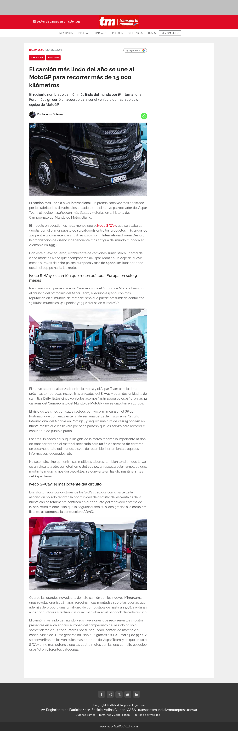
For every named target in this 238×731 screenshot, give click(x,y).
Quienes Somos (85, 714)
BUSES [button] (152, 33)
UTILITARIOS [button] (135, 33)
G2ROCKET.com (126, 726)
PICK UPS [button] (117, 33)
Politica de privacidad (146, 714)
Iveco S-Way (53, 58)
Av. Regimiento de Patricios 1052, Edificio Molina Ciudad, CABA (88, 710)
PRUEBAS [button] (83, 33)
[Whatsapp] (144, 116)
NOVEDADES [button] (66, 33)
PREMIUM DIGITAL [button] (170, 33)
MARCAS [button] (99, 33)
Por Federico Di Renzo (50, 114)
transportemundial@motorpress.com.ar (167, 710)
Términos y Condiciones (114, 714)
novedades (36, 50)
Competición (37, 58)
